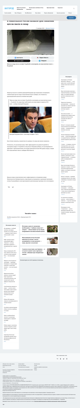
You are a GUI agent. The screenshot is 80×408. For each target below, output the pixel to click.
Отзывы (35, 365)
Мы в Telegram (18, 13)
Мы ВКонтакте (28, 13)
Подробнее (62, 399)
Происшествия (50, 7)
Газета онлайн (7, 13)
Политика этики (37, 363)
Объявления (20, 9)
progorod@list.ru (29, 381)
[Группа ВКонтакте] (18, 57)
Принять (71, 17)
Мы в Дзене (38, 13)
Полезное (28, 9)
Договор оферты (21, 363)
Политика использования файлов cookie (25, 369)
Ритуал (70, 13)
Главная (35, 369)
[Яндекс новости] (42, 57)
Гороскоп (60, 7)
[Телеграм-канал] (42, 61)
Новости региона (21, 7)
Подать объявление (48, 13)
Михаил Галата (50, 28)
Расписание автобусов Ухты (36, 7)
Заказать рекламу (61, 13)
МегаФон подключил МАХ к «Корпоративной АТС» (19, 217)
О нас (4, 367)
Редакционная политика (7, 365)
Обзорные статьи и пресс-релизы (8, 363)
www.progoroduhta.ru (12, 375)
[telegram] (13, 187)
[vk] (9, 187)
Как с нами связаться (22, 365)
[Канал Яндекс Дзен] (18, 61)
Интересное (5, 372)
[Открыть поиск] (74, 8)
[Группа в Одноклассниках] (60, 359)
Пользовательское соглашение (23, 367)
